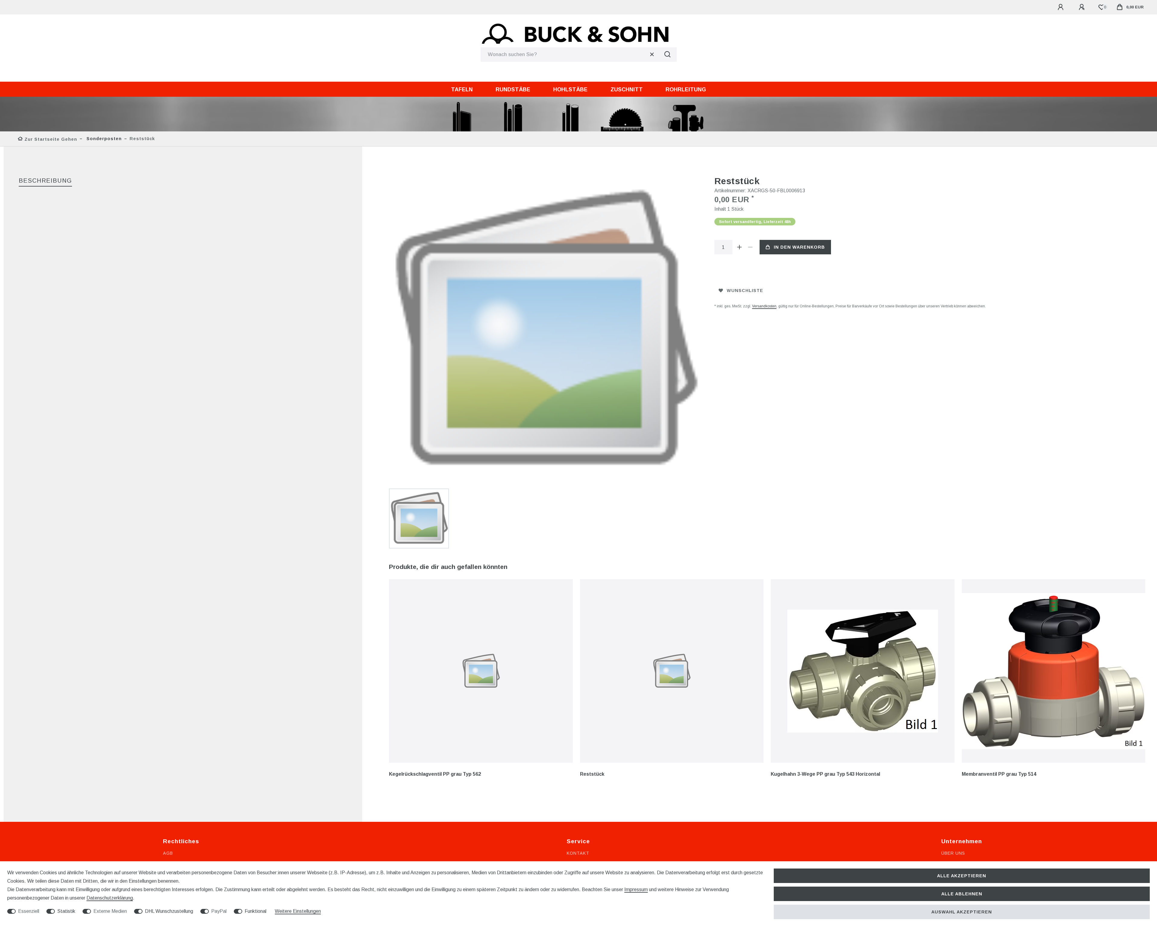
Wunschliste (745, 290)
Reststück (592, 774)
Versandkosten (764, 306)
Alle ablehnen (961, 893)
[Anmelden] (1061, 7)
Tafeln (462, 89)
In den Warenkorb (799, 247)
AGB (168, 853)
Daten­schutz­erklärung (109, 897)
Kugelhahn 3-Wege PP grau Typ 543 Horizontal (825, 774)
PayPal (219, 911)
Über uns (953, 853)
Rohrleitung (686, 89)
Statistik (66, 911)
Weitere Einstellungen (298, 911)
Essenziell (28, 911)
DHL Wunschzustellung (169, 911)
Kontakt (578, 853)
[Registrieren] (1083, 7)
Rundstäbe (513, 89)
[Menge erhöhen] (739, 247)
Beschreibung (45, 180)
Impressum (636, 889)
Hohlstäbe (570, 89)
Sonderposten (103, 138)
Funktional (255, 911)
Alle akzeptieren (961, 875)
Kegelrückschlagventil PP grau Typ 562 (435, 774)
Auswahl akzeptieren (961, 912)
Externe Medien (110, 911)
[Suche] (668, 54)
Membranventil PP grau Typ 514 (999, 774)
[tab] (45, 181)
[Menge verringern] (750, 247)
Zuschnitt (626, 89)
